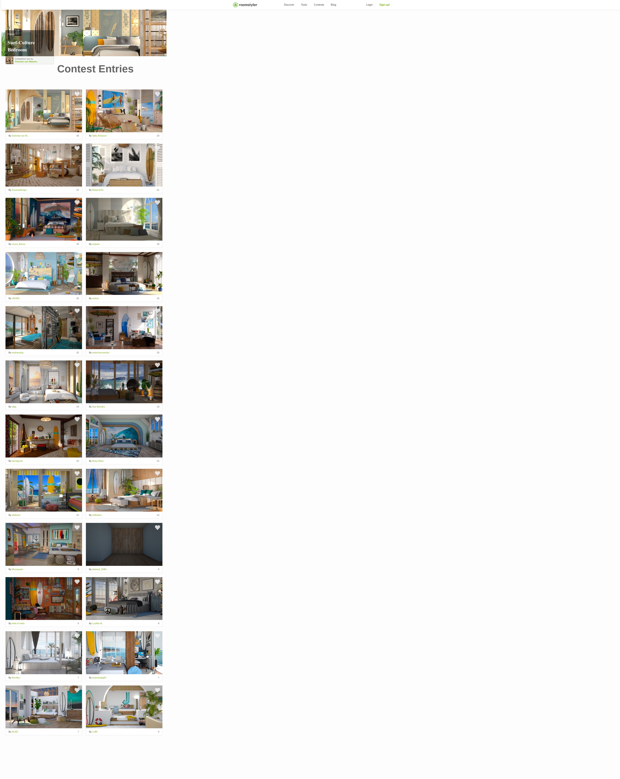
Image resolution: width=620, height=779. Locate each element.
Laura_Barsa (18, 244)
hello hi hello (18, 623)
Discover (289, 4)
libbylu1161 (98, 190)
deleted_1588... (100, 569)
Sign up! (384, 4)
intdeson (16, 515)
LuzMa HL (97, 623)
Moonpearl (17, 569)
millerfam (97, 515)
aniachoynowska (100, 352)
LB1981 (16, 298)
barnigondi (17, 461)
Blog (333, 4)
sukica (95, 298)
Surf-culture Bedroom (21, 46)
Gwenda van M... (20, 135)
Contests (319, 4)
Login (369, 4)
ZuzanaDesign (19, 190)
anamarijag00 (99, 677)
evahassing (17, 352)
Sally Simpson (99, 135)
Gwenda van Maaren (26, 61)
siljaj (14, 406)
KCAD (15, 731)
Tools (304, 4)
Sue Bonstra (98, 406)
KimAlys (16, 677)
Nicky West (97, 461)
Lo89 (94, 731)
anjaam (96, 244)
